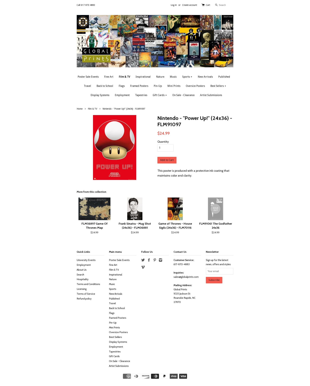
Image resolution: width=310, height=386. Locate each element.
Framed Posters (139, 85)
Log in (174, 5)
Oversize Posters (195, 85)
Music (173, 76)
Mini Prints (173, 85)
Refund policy (84, 298)
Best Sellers (217, 85)
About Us (82, 269)
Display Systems (100, 95)
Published (224, 76)
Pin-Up (158, 85)
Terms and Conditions (88, 284)
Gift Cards (159, 95)
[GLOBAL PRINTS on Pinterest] (154, 260)
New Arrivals (205, 76)
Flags (122, 85)
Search (80, 274)
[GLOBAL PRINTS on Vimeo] (143, 267)
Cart (208, 5)
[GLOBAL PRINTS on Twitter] (143, 260)
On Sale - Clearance (183, 95)
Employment (122, 95)
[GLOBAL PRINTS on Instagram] (160, 260)
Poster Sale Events (88, 76)
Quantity (163, 141)
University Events (86, 260)
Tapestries (141, 95)
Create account (189, 5)
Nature (160, 76)
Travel (87, 85)
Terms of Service (86, 293)
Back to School (105, 85)
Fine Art (108, 76)
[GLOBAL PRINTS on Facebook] (149, 260)
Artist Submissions (211, 95)
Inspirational (143, 76)
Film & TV (124, 76)
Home (80, 108)
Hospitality (82, 279)
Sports (186, 76)
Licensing (82, 288)
